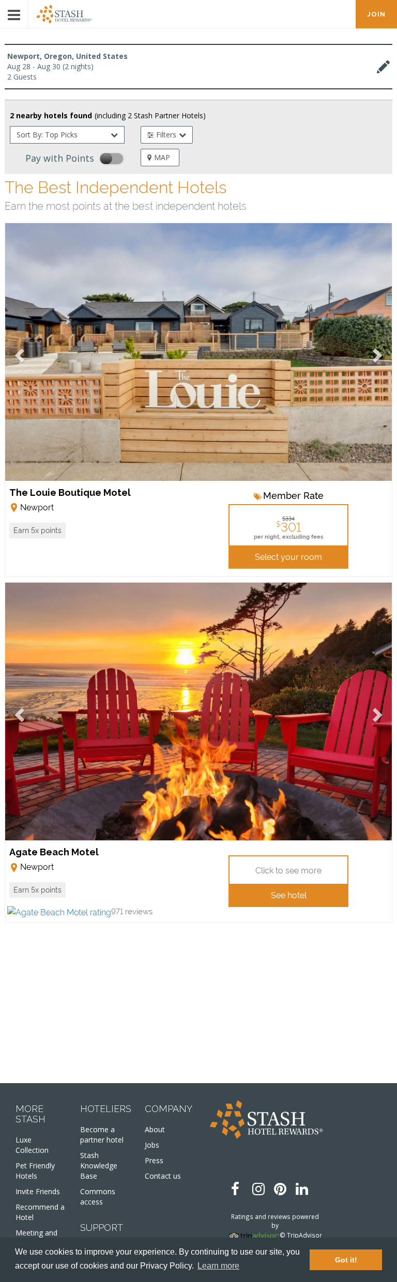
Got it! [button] (346, 1260)
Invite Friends (38, 1191)
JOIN (376, 14)
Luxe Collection (32, 1145)
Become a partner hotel (102, 1134)
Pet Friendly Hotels (35, 1171)
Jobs (152, 1145)
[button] (37, 530)
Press (154, 1160)
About (155, 1129)
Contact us (163, 1176)
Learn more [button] (218, 1265)
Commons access (97, 1196)
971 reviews (131, 910)
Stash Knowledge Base (98, 1165)
